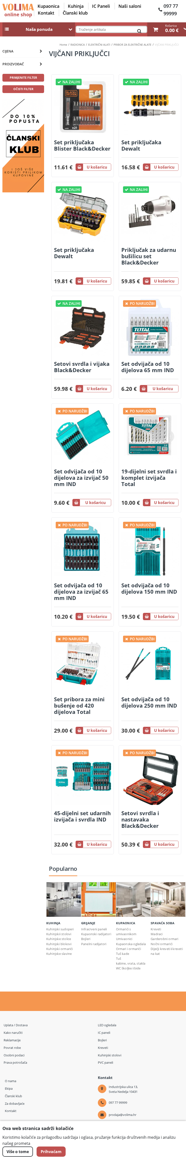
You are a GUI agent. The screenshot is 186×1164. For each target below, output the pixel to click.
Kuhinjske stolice (58, 939)
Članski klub (75, 13)
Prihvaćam (51, 1151)
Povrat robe (12, 1047)
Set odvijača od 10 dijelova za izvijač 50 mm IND (81, 477)
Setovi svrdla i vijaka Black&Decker (81, 366)
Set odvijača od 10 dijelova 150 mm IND (149, 588)
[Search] (140, 32)
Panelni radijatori (94, 944)
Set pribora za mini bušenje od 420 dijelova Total (79, 705)
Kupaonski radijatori (96, 934)
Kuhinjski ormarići (59, 949)
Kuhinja (76, 6)
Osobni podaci (14, 1055)
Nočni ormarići (161, 944)
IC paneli (104, 1032)
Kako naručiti (13, 1032)
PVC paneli (105, 1062)
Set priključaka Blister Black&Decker (82, 145)
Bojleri (85, 939)
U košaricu (97, 167)
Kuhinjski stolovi (109, 1055)
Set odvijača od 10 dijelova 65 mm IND (147, 366)
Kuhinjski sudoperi (60, 929)
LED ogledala (107, 1025)
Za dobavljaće (14, 1103)
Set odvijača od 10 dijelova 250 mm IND (149, 702)
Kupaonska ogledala (131, 944)
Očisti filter (23, 89)
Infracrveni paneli (94, 929)
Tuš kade (122, 953)
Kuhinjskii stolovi (58, 934)
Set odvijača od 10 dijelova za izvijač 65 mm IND (81, 591)
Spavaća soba (162, 923)
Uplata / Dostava (16, 1025)
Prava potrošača (15, 1062)
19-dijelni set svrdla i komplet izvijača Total (149, 477)
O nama (10, 1081)
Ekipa (9, 1088)
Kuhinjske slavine (59, 953)
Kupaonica (48, 6)
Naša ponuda (39, 29)
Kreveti (156, 929)
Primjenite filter (23, 78)
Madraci (157, 934)
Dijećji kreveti (161, 949)
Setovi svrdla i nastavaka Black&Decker (140, 819)
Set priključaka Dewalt (141, 145)
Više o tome (18, 1151)
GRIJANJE (88, 923)
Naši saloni (129, 6)
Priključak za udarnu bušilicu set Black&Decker (148, 256)
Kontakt (46, 13)
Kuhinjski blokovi (58, 944)
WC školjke (124, 968)
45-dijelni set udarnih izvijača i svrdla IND (82, 816)
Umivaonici (124, 939)
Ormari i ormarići (128, 949)
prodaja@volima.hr (122, 1115)
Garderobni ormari (164, 939)
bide (137, 968)
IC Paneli (101, 6)
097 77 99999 (170, 10)
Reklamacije (12, 1040)
